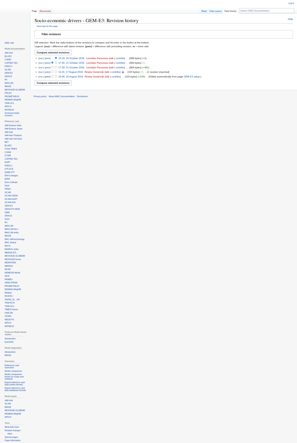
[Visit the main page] (15, 18)
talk (112, 58)
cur (41, 62)
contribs (120, 58)
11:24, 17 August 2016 (70, 72)
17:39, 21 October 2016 (71, 67)
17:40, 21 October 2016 (71, 62)
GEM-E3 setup (192, 76)
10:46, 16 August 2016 (70, 76)
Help (290, 19)
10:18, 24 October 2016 (71, 58)
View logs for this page (47, 26)
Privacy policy (40, 96)
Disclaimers (82, 96)
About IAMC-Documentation (62, 96)
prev (47, 58)
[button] (163, 34)
